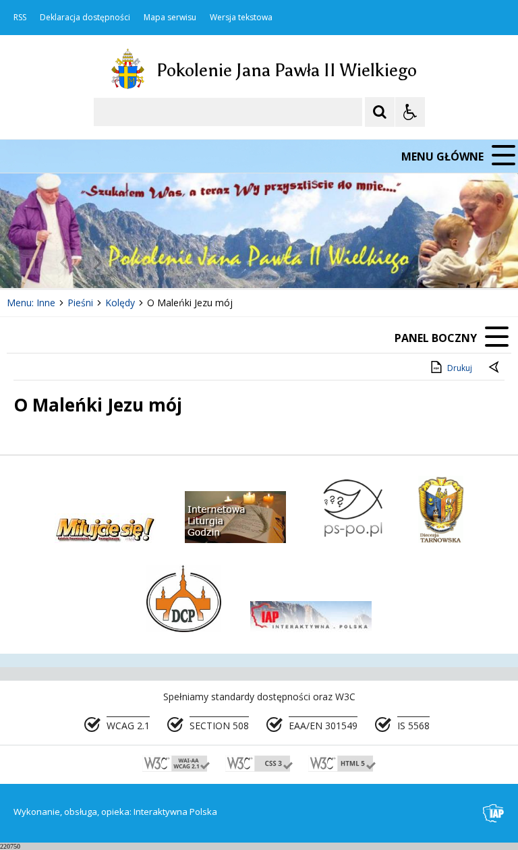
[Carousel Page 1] (131, 262)
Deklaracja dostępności (85, 17)
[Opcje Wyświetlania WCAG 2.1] (410, 112)
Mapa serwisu (170, 17)
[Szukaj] (380, 112)
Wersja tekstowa (241, 17)
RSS (19, 17)
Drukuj (459, 368)
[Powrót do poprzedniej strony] (495, 368)
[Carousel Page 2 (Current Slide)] (144, 262)
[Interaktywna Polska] (494, 813)
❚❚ (27, 262)
